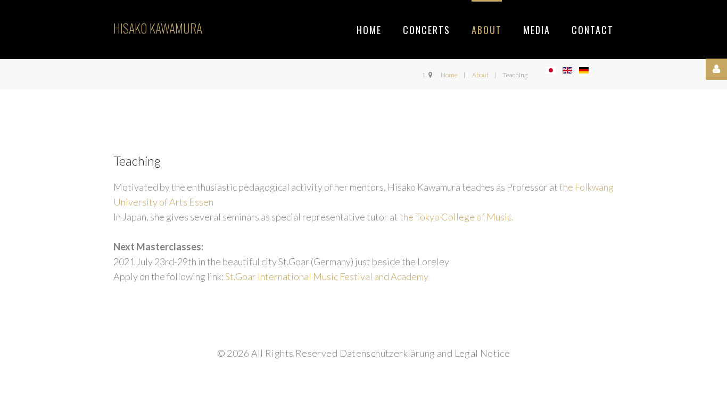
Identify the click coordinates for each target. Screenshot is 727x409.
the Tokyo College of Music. (456, 217)
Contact (593, 30)
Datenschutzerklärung (387, 353)
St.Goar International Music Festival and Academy (326, 276)
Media (536, 30)
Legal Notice (482, 353)
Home (369, 30)
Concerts (426, 30)
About (487, 30)
